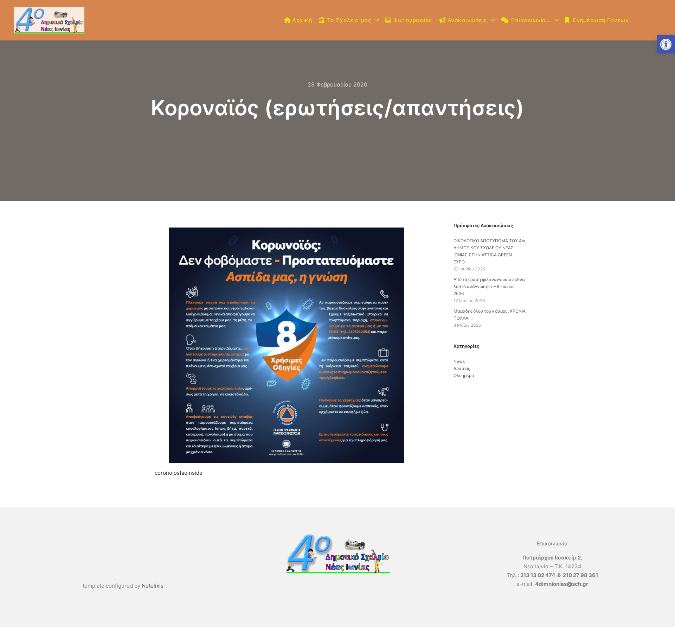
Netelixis (152, 585)
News (459, 361)
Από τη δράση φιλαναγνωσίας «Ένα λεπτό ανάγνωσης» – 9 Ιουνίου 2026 (489, 286)
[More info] (649, 20)
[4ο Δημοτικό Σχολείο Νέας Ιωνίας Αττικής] (49, 20)
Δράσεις (462, 368)
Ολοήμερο (464, 375)
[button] (666, 44)
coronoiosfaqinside (178, 472)
